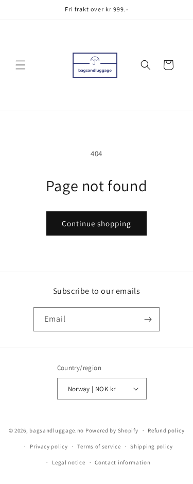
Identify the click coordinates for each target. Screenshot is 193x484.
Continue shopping (96, 223)
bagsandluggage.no (56, 430)
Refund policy (166, 430)
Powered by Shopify (111, 430)
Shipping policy (151, 446)
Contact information (122, 462)
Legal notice (68, 462)
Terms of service (98, 446)
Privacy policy (49, 446)
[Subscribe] (147, 319)
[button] (20, 65)
